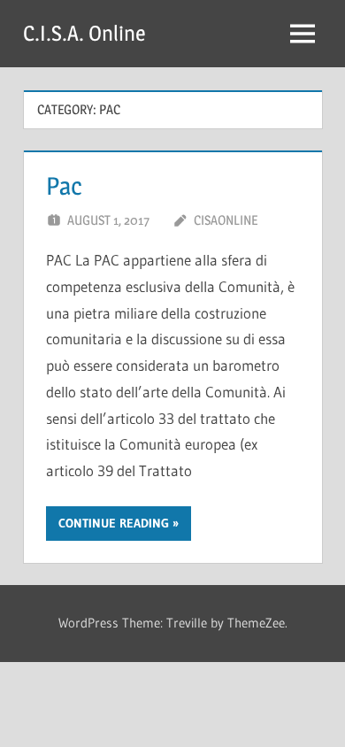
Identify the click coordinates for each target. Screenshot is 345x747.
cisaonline (225, 220)
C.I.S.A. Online (84, 33)
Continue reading (113, 523)
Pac (64, 186)
